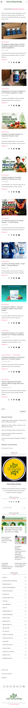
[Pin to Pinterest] (16, 62)
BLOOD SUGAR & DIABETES (14, 580)
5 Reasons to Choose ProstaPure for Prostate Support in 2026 (13, 92)
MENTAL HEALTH (14, 624)
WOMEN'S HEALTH (14, 658)
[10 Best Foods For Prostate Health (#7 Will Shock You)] (14, 164)
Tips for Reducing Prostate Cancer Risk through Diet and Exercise (12, 383)
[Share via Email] (19, 62)
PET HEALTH (14, 631)
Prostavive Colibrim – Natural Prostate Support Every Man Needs (12, 308)
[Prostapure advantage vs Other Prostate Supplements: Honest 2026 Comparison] (14, 31)
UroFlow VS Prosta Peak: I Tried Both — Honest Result (13, 264)
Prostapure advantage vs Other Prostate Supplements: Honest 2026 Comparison (13, 46)
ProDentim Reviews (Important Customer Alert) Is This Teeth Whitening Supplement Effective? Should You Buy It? (20, 553)
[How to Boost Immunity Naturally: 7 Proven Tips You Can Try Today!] (14, 525)
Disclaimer (4, 677)
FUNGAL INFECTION (14, 597)
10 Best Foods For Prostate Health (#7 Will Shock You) (11, 178)
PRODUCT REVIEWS (14, 634)
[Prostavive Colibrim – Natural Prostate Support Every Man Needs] (14, 293)
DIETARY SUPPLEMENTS (14, 587)
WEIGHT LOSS (14, 654)
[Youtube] (19, 501)
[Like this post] (9, 62)
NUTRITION (14, 628)
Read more (4, 59)
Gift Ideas (14, 601)
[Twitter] (11, 501)
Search (3, 409)
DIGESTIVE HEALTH (14, 590)
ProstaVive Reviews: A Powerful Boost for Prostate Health (13, 358)
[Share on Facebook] (11, 62)
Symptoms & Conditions (14, 651)
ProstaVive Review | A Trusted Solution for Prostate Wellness (13, 334)
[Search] (26, 2)
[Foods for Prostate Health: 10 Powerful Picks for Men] (14, 121)
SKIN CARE (14, 641)
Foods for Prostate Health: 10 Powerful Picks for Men (12, 135)
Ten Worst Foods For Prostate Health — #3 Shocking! (12, 221)
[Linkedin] (17, 686)
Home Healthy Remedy (14, 704)
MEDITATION (14, 617)
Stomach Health (14, 648)
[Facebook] (9, 501)
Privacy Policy (5, 669)
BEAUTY (14, 577)
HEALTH (14, 607)
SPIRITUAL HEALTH (14, 644)
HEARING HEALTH (14, 611)
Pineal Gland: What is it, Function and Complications (20, 565)
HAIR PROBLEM (14, 604)
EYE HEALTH (14, 594)
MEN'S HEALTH (14, 621)
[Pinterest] (16, 501)
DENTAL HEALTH (14, 584)
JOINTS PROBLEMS (14, 614)
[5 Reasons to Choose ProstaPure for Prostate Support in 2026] (14, 77)
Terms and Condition (7, 673)
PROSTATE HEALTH (14, 638)
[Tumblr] (20, 686)
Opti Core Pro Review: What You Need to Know (13, 430)
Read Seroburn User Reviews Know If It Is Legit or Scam (7, 540)
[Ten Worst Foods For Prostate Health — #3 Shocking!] (14, 207)
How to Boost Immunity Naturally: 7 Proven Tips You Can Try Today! (13, 530)
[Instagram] (14, 501)
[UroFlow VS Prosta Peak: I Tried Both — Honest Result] (14, 250)
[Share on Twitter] (14, 62)
